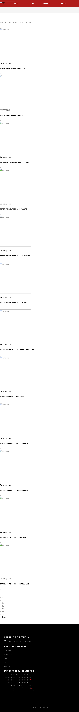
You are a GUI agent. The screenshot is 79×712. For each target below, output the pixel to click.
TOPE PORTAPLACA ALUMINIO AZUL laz (14, 68)
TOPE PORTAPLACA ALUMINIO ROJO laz (14, 162)
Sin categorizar (5, 63)
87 (3, 606)
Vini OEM (7, 651)
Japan (6, 658)
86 (3, 603)
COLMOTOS (45, 707)
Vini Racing (8, 654)
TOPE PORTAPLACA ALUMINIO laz (12, 115)
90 (3, 614)
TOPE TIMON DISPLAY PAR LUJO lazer (14, 443)
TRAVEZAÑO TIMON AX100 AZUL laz (13, 537)
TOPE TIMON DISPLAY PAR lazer (12, 396)
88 (3, 609)
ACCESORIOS (5, 110)
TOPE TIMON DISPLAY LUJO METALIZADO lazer (17, 350)
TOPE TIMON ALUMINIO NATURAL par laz (15, 256)
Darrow (7, 666)
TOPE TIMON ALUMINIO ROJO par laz (13, 303)
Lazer (6, 662)
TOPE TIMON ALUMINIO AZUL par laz (13, 209)
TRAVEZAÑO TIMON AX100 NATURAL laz (14, 584)
